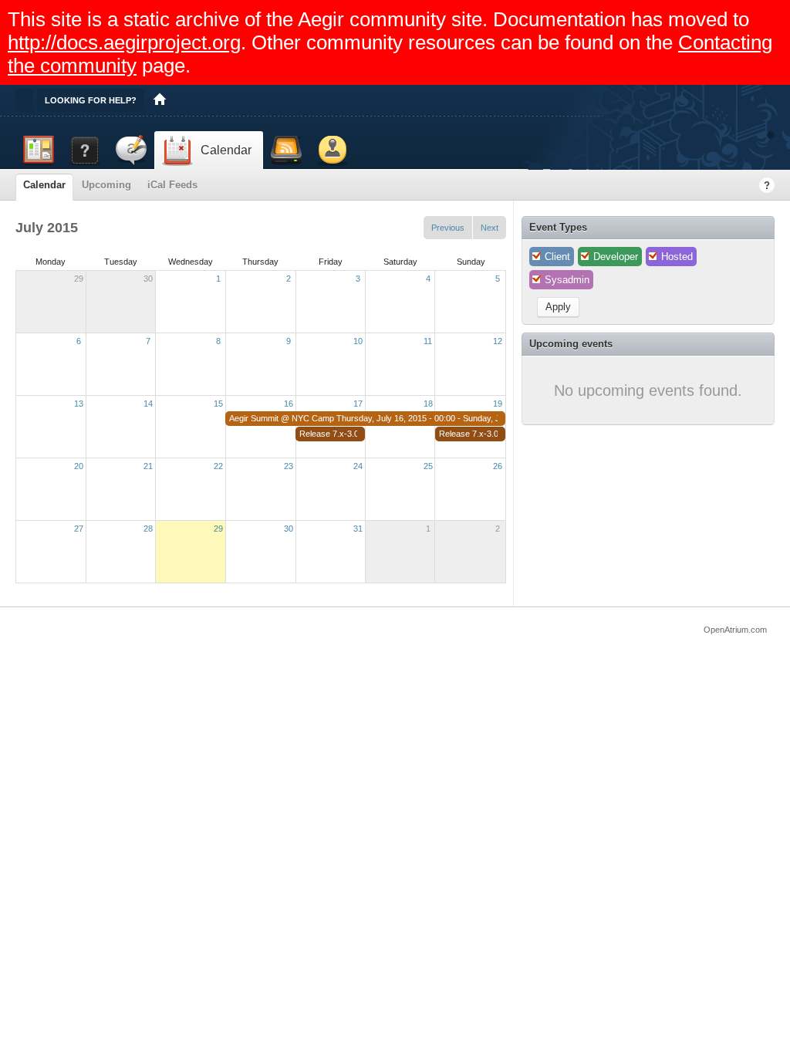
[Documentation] (85, 150)
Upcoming (106, 185)
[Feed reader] (286, 150)
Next (489, 227)
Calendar (44, 185)
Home (159, 100)
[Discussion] (131, 150)
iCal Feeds (172, 185)
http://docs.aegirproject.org (124, 42)
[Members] (332, 150)
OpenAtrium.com (735, 629)
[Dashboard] (38, 150)
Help (767, 185)
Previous (447, 227)
